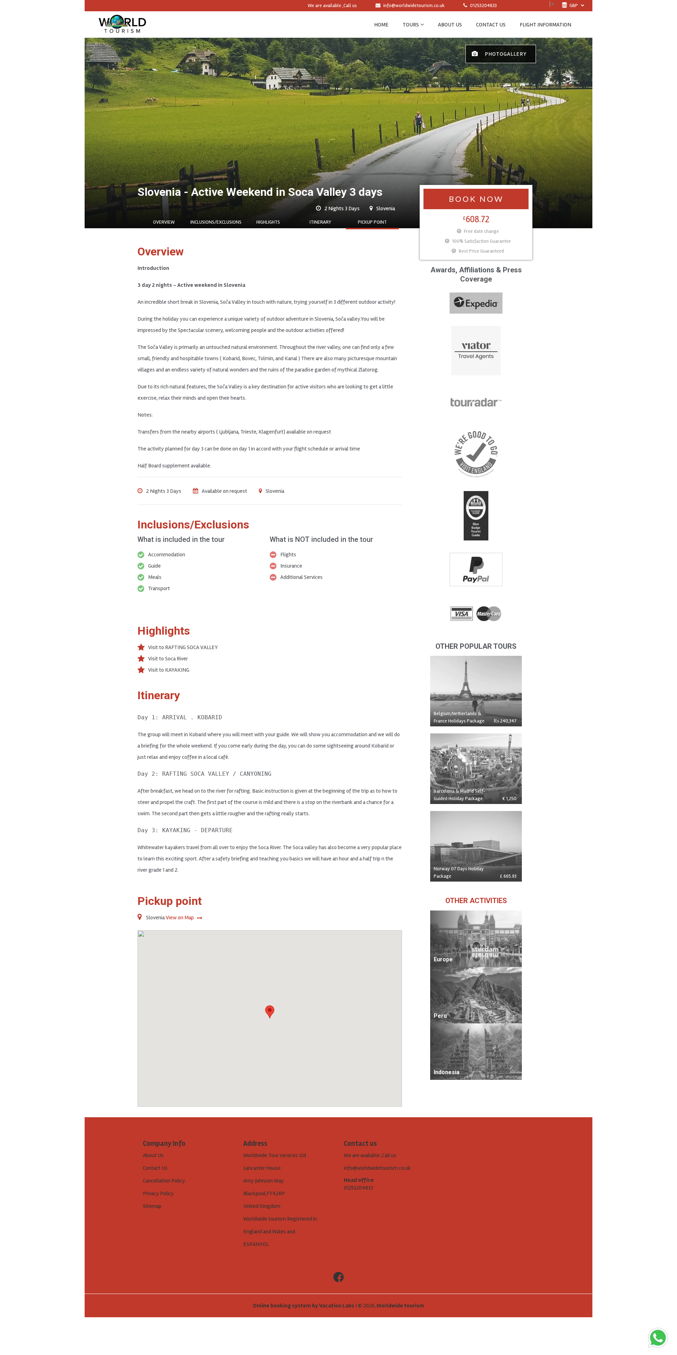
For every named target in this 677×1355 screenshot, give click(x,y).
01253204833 (483, 5)
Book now (476, 199)
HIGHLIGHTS (268, 222)
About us (450, 24)
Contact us (491, 24)
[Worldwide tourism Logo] (122, 24)
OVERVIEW (164, 222)
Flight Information (545, 24)
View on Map (180, 917)
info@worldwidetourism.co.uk (414, 5)
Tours (411, 24)
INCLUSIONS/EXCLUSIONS (216, 222)
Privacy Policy (158, 1193)
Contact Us (155, 1168)
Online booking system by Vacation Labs (304, 1305)
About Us (153, 1155)
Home (381, 24)
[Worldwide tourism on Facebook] (338, 1277)
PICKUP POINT (372, 222)
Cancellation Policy (164, 1180)
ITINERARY (320, 222)
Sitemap (152, 1206)
